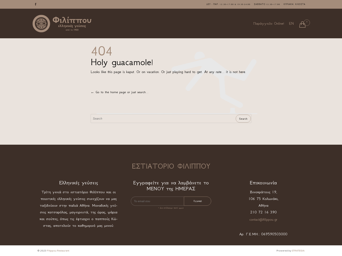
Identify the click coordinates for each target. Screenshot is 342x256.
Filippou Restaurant (58, 250)
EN (291, 23)
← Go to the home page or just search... (120, 92)
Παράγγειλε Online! (268, 23)
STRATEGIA (298, 250)
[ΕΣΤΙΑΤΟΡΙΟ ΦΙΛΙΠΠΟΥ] (62, 23)
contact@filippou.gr (263, 219)
